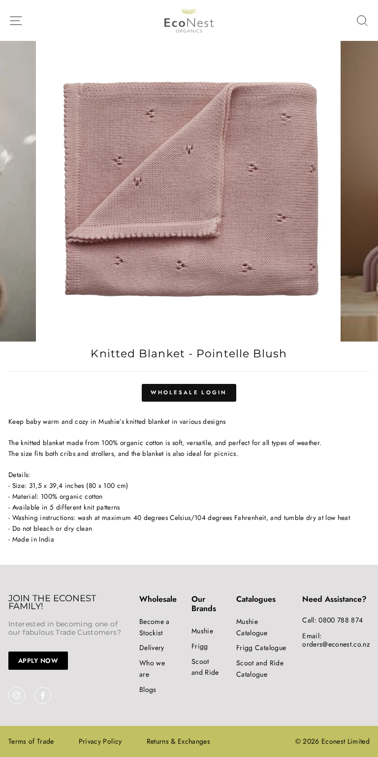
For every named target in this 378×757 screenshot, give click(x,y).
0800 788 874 (340, 620)
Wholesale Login (189, 392)
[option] (189, 191)
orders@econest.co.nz (336, 644)
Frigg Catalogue (261, 648)
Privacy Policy (100, 741)
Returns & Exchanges (178, 741)
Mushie (202, 631)
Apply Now (38, 660)
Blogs (148, 689)
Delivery (151, 648)
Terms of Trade (31, 741)
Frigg (199, 646)
